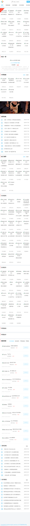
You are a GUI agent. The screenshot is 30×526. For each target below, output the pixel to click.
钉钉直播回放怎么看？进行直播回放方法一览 (12, 494)
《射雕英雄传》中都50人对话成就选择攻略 (12, 125)
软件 (27, 75)
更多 (27, 446)
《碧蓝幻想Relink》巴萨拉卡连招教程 (12, 145)
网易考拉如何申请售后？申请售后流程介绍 (12, 491)
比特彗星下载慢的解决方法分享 (10, 497)
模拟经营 (13, 347)
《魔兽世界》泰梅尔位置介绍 (10, 140)
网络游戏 (12, 364)
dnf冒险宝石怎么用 (8, 148)
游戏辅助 (9, 356)
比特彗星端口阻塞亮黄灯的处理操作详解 (12, 500)
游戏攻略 (8, 5)
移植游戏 (10, 406)
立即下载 (25, 347)
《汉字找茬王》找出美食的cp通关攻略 (12, 463)
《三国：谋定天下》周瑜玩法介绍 (11, 128)
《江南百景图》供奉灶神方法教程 (11, 457)
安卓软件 (3, 267)
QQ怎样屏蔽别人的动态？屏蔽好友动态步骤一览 (12, 483)
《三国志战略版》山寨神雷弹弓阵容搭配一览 (12, 472)
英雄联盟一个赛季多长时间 (9, 485)
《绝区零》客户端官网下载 (10, 151)
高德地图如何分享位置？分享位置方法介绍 (12, 488)
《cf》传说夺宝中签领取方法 (10, 137)
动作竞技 (12, 372)
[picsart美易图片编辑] (15, 61)
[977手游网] (2, 1)
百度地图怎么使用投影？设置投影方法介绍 (12, 506)
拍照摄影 (13, 64)
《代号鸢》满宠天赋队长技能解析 (11, 134)
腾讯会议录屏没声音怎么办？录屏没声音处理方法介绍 (13, 509)
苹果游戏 (3, 328)
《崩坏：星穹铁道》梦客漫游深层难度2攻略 (12, 120)
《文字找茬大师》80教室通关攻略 (11, 454)
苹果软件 (3, 334)
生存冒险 (11, 439)
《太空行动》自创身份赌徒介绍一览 (11, 460)
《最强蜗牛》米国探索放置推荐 (10, 469)
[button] (2, 107)
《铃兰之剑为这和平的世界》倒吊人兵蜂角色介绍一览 (12, 466)
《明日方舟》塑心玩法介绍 (9, 449)
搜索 (28, 1)
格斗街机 (10, 389)
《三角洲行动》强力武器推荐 (10, 131)
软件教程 (14, 5)
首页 (2, 5)
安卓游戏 (21, 5)
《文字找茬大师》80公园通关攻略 (11, 452)
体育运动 (14, 397)
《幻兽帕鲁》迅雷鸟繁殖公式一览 (11, 143)
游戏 (24, 75)
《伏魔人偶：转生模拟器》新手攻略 (11, 122)
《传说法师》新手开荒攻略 (10, 475)
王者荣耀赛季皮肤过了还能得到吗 (11, 503)
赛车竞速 (14, 381)
